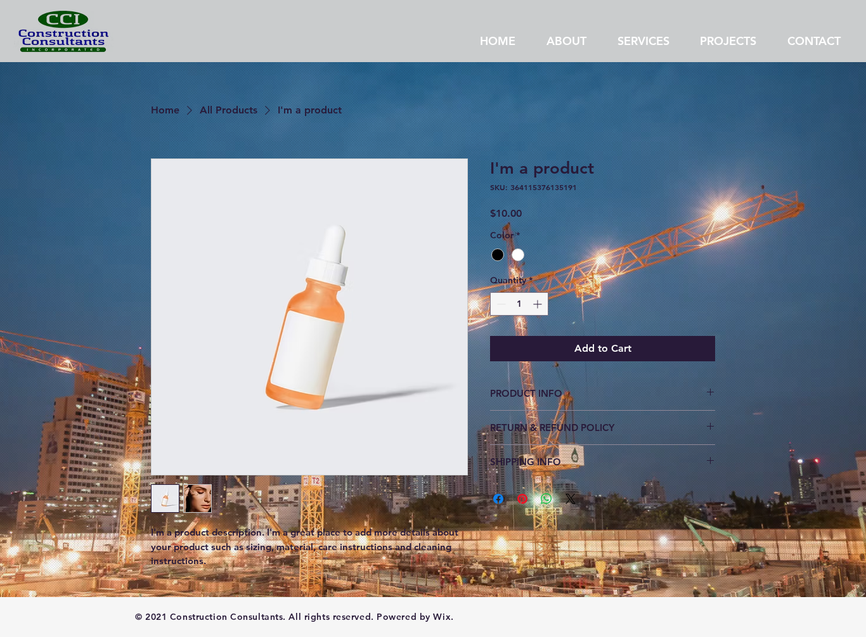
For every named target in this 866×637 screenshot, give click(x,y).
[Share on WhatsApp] (546, 498)
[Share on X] (570, 498)
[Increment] (538, 304)
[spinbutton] (519, 304)
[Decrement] (500, 304)
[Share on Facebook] (498, 498)
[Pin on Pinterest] (522, 498)
